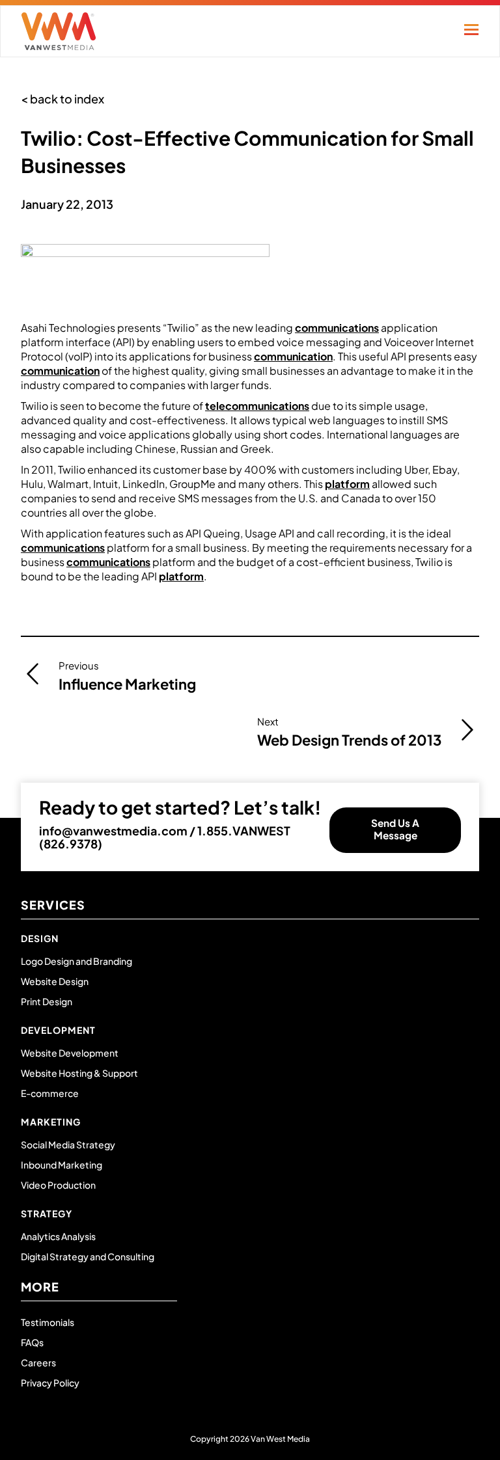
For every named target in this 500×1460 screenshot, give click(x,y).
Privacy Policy (50, 1382)
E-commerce (50, 1093)
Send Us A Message (395, 829)
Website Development (69, 1053)
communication (293, 356)
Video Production (58, 1185)
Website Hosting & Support (79, 1073)
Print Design (46, 1001)
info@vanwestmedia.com (113, 830)
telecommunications (257, 405)
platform (347, 484)
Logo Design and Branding (76, 961)
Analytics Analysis (58, 1236)
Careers (38, 1362)
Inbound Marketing (61, 1164)
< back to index (62, 98)
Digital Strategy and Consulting (87, 1256)
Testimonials (47, 1322)
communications (337, 327)
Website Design (55, 981)
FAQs (32, 1342)
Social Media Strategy (68, 1144)
